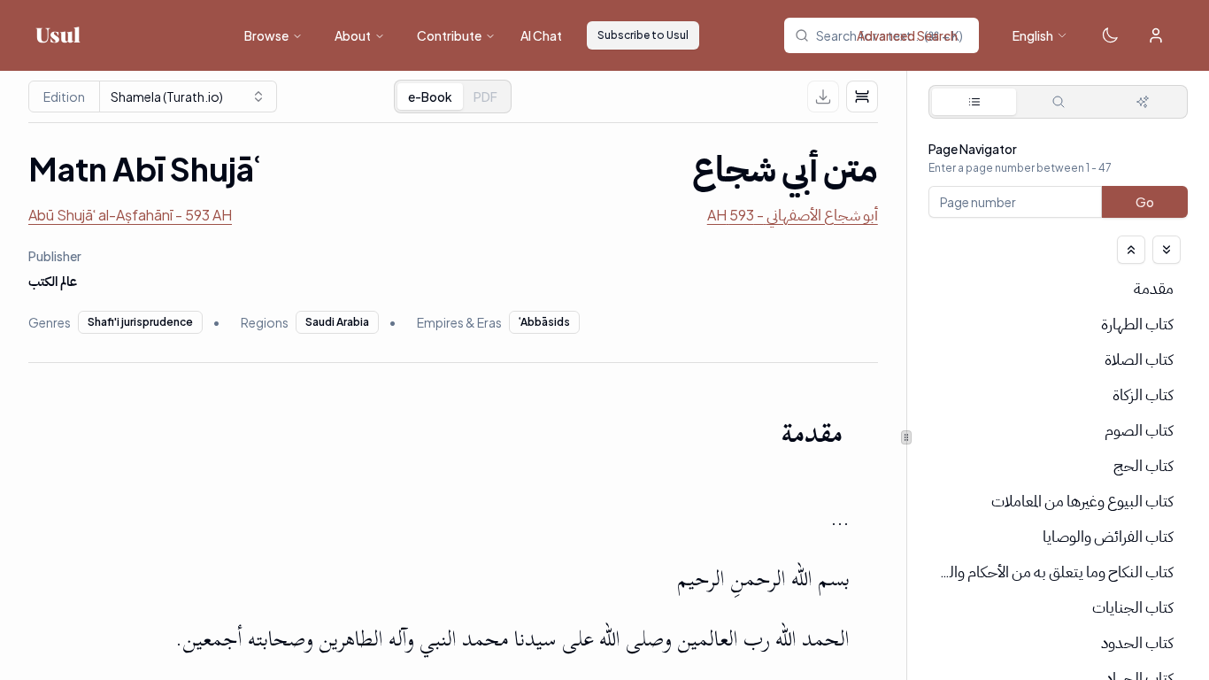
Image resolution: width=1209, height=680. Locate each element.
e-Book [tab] (430, 96)
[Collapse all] (1131, 250)
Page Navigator (972, 149)
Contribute (449, 35)
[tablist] (453, 96)
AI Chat (541, 35)
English (1033, 35)
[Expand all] (1166, 250)
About (353, 35)
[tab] (485, 96)
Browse (266, 35)
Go (1145, 202)
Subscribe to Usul (643, 35)
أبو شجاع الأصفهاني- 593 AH (792, 214)
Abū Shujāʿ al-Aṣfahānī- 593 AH (130, 214)
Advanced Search (907, 35)
